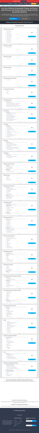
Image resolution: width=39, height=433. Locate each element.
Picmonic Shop (16, 421)
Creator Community (16, 423)
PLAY (32, 36)
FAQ (20, 423)
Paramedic (3, 5)
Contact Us (21, 421)
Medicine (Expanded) (13, 5)
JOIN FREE (34, 3)
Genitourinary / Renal (22, 5)
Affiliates (21, 420)
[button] (19, 391)
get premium (14, 18)
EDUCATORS (26, 3)
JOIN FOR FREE (24, 18)
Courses (8, 5)
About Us (15, 420)
